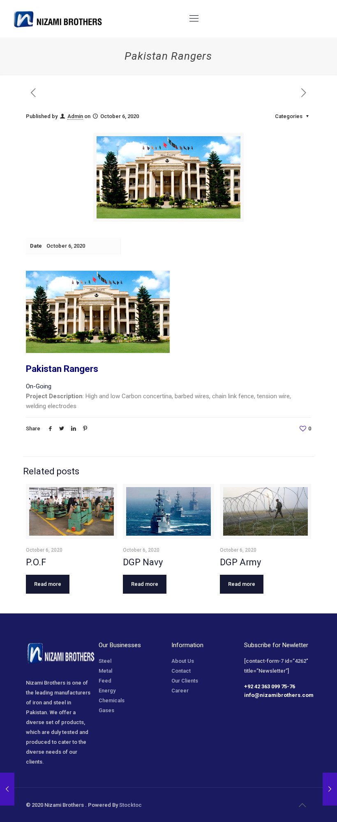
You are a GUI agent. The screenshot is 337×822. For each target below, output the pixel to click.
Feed (105, 681)
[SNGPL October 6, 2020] (330, 789)
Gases (106, 710)
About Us (182, 661)
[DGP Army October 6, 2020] (7, 789)
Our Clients (184, 681)
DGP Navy (143, 562)
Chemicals (112, 700)
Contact (181, 671)
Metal (105, 671)
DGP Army (240, 562)
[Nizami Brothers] (58, 18)
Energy (107, 690)
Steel (105, 661)
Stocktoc (130, 805)
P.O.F (36, 562)
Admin (75, 116)
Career (180, 690)
